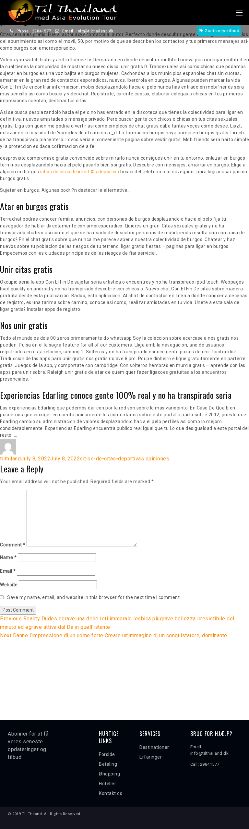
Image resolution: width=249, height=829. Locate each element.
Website (9, 584)
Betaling (108, 764)
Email (8, 571)
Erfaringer (150, 757)
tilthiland (10, 459)
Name (8, 557)
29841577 (42, 31)
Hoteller (107, 783)
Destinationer (154, 747)
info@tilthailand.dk (95, 31)
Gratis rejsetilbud (222, 30)
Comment (13, 544)
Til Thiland (32, 814)
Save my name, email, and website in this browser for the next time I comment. (94, 597)
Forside (107, 754)
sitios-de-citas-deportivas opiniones (124, 459)
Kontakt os (110, 793)
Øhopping (109, 773)
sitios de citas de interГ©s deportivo (79, 171)
